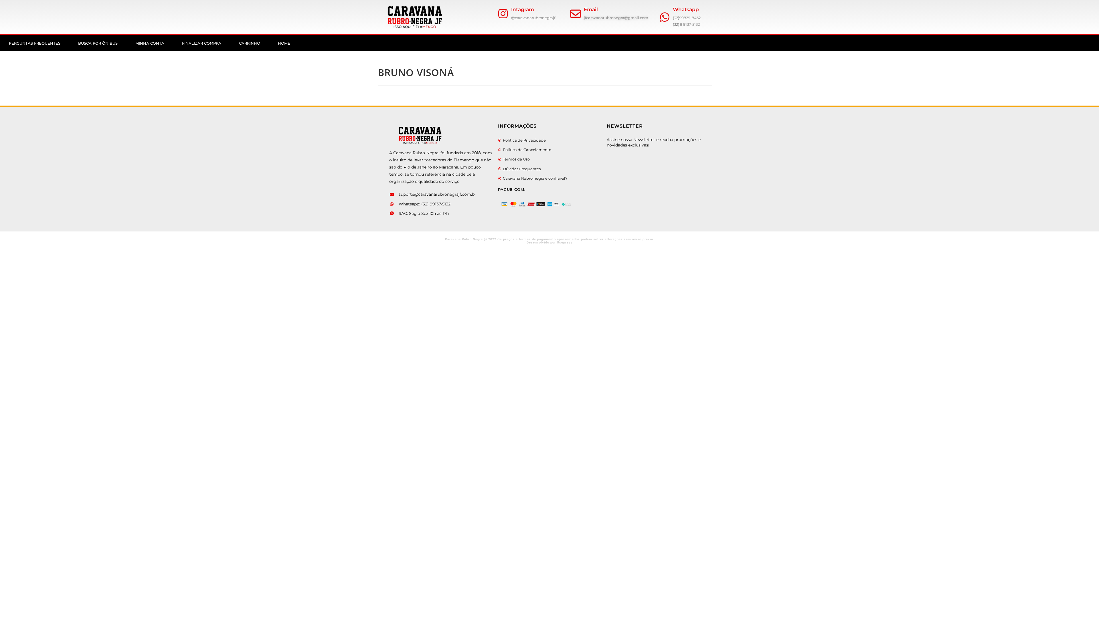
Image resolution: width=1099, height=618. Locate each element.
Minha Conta (149, 43)
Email (591, 9)
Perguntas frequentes (34, 43)
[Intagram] (502, 13)
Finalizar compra (201, 43)
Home (284, 43)
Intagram (522, 9)
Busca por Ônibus (98, 43)
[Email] (575, 13)
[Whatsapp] (664, 17)
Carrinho (249, 43)
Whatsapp (686, 9)
